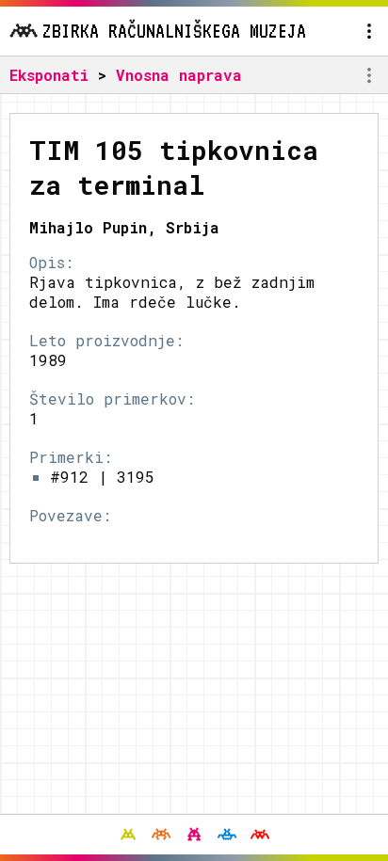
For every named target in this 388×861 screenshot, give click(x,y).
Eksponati (49, 75)
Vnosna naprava (179, 75)
